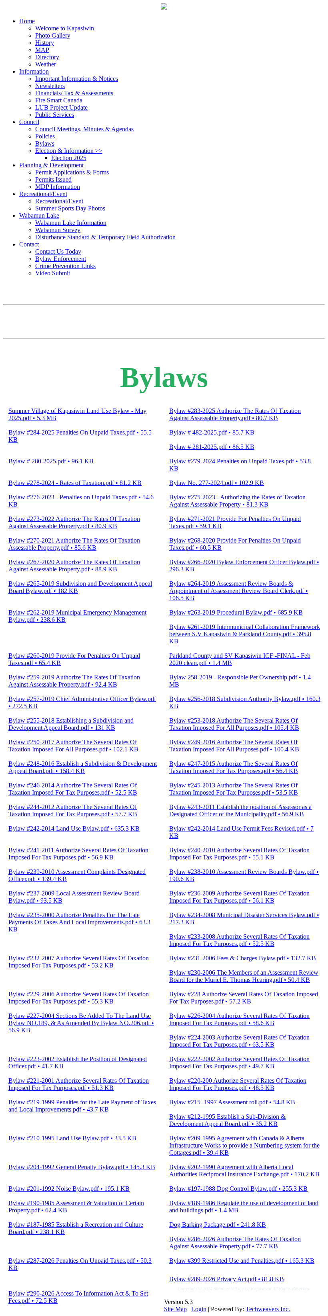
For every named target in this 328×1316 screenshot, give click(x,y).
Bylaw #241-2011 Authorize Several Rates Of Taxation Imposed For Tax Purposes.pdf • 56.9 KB (78, 854)
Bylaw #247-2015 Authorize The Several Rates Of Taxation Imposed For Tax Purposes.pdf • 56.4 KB (233, 767)
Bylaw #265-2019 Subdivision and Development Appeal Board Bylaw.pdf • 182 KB (80, 587)
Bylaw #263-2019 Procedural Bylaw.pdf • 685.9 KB (236, 612)
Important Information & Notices (76, 78)
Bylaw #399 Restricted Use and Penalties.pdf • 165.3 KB (241, 1260)
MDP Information (57, 186)
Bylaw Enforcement (60, 258)
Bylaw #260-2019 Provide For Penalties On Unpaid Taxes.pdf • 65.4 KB (74, 659)
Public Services (54, 114)
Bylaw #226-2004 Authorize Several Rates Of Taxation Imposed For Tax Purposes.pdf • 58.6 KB (239, 1019)
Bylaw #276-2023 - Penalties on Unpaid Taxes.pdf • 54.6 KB (81, 501)
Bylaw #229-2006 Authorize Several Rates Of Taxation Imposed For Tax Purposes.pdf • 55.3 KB (78, 998)
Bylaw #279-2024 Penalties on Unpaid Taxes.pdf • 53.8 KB (240, 465)
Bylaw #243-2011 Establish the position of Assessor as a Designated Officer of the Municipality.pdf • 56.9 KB (240, 810)
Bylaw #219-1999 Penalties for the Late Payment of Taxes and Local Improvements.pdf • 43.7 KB (82, 1106)
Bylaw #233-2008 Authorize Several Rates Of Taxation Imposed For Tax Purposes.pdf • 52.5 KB (239, 940)
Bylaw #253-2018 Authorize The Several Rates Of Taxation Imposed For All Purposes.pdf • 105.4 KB (234, 724)
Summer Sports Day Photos (70, 208)
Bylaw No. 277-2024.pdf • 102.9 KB (216, 482)
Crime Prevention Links (65, 265)
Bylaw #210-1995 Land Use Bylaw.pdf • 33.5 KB (72, 1138)
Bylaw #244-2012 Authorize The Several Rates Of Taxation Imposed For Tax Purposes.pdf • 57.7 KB (72, 810)
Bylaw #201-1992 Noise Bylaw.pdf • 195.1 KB (69, 1188)
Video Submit (52, 273)
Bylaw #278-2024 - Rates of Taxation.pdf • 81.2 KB (75, 482)
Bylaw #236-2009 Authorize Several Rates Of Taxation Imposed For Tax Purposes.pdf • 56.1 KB (239, 897)
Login (198, 1309)
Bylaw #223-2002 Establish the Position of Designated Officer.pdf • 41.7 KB (77, 1063)
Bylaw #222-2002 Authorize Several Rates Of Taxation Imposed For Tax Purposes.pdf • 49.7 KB (239, 1063)
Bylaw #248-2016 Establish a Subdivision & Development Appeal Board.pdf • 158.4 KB (82, 767)
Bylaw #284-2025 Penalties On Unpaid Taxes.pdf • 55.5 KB (80, 436)
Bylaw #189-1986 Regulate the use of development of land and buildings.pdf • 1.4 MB (243, 1207)
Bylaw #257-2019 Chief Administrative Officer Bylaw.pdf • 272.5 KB (82, 702)
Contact (29, 244)
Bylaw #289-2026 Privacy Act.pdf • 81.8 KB (226, 1279)
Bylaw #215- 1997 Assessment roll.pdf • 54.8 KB (232, 1102)
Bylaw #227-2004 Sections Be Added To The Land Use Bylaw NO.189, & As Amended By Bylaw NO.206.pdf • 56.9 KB (81, 1023)
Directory (47, 57)
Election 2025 (68, 157)
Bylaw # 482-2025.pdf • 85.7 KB (211, 432)
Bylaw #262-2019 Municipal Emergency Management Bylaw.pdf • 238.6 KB (77, 616)
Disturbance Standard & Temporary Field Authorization (105, 237)
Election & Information (68, 150)
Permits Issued (53, 179)
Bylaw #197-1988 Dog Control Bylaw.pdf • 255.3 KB (238, 1188)
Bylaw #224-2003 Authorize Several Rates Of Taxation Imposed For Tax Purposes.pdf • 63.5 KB (239, 1041)
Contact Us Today (58, 251)
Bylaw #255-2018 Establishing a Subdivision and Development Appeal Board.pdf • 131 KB (71, 724)
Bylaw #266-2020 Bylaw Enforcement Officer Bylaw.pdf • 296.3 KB (244, 566)
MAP (42, 49)
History (44, 42)
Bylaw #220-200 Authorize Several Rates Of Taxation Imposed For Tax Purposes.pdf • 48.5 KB (237, 1084)
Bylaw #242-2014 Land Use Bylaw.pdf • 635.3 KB (74, 828)
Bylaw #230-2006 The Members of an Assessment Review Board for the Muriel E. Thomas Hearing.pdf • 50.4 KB (243, 976)
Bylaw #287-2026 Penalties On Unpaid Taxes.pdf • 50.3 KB (80, 1264)
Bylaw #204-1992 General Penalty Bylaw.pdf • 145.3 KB (81, 1167)
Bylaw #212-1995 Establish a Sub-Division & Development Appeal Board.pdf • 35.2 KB (227, 1120)
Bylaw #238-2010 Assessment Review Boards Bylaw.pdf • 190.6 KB (244, 875)
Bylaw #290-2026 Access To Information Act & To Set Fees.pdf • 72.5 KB (78, 1297)
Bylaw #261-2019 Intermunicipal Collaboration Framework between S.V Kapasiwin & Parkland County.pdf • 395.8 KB (244, 634)
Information (34, 71)
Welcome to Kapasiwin (64, 28)
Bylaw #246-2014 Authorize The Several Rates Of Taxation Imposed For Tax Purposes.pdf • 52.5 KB (72, 789)
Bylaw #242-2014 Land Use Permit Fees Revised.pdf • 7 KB (241, 832)
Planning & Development (51, 165)
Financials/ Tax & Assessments (74, 93)
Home (27, 21)
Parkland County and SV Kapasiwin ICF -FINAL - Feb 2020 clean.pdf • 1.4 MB (239, 659)
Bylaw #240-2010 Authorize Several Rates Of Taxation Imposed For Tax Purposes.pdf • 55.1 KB (239, 854)
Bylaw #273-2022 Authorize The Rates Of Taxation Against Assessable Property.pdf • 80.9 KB (74, 522)
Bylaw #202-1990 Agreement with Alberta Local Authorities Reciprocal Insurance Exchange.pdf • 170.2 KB (244, 1171)
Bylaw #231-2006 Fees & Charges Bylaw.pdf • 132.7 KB (242, 958)
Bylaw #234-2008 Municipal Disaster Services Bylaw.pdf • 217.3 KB (244, 918)
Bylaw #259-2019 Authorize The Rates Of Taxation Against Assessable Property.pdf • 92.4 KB (74, 681)
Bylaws (44, 143)
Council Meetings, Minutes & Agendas (84, 129)
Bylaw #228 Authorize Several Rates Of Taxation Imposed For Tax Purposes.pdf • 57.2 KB (243, 998)
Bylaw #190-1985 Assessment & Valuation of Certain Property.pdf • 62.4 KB (76, 1207)
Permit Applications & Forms (72, 172)
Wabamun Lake (39, 215)
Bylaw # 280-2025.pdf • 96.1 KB (51, 461)
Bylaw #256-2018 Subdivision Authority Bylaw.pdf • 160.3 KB (244, 702)
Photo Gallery (52, 35)
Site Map (175, 1309)
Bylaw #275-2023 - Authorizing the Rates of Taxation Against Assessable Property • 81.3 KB (237, 501)
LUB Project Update (61, 107)
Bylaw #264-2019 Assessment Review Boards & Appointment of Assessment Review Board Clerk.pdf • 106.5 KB (238, 590)
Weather (45, 64)
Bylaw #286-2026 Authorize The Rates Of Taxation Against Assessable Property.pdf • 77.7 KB (235, 1243)
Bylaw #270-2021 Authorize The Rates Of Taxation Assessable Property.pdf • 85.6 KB (74, 544)
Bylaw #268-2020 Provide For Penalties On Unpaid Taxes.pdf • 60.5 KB (235, 544)
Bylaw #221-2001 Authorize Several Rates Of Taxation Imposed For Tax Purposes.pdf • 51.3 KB (78, 1084)
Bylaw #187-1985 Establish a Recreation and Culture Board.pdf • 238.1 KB (75, 1228)
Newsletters (50, 85)
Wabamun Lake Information (70, 222)
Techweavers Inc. (268, 1309)
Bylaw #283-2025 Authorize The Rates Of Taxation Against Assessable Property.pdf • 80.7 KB (235, 414)
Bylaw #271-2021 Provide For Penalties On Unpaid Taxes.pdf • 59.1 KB (235, 522)
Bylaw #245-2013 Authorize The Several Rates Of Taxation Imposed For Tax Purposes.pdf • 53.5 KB (233, 789)
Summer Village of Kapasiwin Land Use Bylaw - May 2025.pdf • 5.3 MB (77, 414)
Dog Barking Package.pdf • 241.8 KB (217, 1224)
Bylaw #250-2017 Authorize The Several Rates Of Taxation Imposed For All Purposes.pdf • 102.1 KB (73, 746)
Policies (45, 136)
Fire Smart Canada (58, 100)
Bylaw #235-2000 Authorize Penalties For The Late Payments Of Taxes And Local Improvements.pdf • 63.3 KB (79, 922)
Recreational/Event (43, 193)
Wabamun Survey (57, 229)
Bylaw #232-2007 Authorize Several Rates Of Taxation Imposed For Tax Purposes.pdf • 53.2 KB (78, 962)
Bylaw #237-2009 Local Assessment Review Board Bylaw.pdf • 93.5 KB (74, 897)
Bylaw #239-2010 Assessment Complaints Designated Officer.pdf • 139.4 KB (77, 875)
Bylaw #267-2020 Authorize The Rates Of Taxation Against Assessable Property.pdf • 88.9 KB (74, 566)
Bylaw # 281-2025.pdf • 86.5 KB (211, 446)
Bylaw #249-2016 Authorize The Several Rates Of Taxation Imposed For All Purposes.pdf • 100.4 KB (234, 746)
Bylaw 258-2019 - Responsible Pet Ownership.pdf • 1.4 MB (240, 681)
